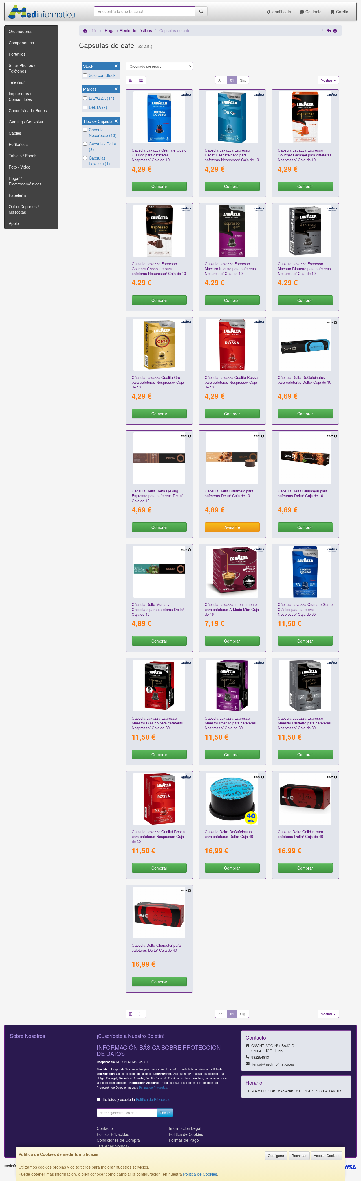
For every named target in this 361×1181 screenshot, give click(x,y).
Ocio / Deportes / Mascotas (24, 209)
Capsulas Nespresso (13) (102, 132)
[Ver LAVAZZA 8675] (232, 345)
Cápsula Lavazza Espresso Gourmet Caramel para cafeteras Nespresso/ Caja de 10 (304, 155)
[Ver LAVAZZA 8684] (305, 685)
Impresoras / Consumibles (20, 96)
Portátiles (17, 54)
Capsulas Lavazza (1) (99, 160)
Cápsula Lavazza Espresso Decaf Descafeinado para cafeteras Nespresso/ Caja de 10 (232, 155)
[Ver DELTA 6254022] (305, 799)
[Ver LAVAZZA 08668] (159, 345)
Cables (15, 133)
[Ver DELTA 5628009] (159, 572)
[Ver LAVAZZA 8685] (232, 685)
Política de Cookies (200, 1174)
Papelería (17, 195)
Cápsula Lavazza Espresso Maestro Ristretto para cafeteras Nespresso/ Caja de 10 (304, 268)
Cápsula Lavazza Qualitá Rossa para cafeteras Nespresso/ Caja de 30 (158, 836)
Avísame (232, 527)
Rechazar (299, 1155)
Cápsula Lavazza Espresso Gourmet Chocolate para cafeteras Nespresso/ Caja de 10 (159, 268)
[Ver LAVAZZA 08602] (232, 572)
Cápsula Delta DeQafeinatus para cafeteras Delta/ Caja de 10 (304, 380)
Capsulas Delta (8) (102, 146)
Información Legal (185, 1128)
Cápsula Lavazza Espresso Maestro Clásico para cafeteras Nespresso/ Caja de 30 (157, 723)
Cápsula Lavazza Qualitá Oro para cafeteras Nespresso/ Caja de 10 (158, 382)
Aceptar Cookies (326, 1155)
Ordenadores (20, 31)
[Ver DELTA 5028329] (305, 345)
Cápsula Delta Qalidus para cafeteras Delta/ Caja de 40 (300, 834)
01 (232, 80)
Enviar (165, 1112)
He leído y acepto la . (137, 1099)
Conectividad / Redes (28, 110)
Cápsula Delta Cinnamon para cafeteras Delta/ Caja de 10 (302, 493)
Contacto (313, 11)
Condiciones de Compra (118, 1140)
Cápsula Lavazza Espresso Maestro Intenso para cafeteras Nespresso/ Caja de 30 (230, 723)
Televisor (17, 82)
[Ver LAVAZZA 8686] (305, 117)
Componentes (21, 42)
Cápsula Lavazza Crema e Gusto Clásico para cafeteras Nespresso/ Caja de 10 (159, 155)
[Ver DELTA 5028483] (159, 458)
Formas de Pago (184, 1140)
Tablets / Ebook (22, 155)
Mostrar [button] (327, 80)
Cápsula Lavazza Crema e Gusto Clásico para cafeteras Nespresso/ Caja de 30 (305, 609)
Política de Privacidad (153, 1087)
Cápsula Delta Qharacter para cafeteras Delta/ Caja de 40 (156, 947)
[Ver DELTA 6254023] (159, 912)
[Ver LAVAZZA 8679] (305, 572)
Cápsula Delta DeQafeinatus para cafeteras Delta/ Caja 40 (229, 834)
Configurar (276, 1155)
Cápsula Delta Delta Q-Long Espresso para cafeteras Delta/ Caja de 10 (157, 495)
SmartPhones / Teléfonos (22, 68)
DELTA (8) (98, 107)
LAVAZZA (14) (101, 98)
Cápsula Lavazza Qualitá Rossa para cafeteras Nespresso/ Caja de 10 (231, 382)
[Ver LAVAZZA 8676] (159, 799)
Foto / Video (19, 167)
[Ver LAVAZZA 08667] (305, 231)
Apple (14, 223)
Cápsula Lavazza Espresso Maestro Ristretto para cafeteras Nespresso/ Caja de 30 (304, 723)
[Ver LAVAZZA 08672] (159, 117)
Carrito (342, 11)
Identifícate (280, 11)
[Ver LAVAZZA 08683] (159, 685)
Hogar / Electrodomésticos (25, 181)
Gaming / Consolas (26, 122)
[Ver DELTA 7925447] (232, 799)
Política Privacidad (113, 1134)
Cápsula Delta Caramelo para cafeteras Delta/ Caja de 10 (229, 493)
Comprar (159, 186)
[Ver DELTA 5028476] (232, 458)
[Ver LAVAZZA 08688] (232, 117)
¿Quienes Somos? (113, 1146)
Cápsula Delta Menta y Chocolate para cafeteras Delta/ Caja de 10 (158, 609)
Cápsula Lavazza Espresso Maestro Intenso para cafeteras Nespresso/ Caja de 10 (230, 268)
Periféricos (18, 144)
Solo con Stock (102, 75)
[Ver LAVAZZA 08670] (232, 231)
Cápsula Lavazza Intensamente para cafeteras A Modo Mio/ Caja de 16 (232, 609)
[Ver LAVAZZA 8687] (159, 231)
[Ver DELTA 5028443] (305, 458)
